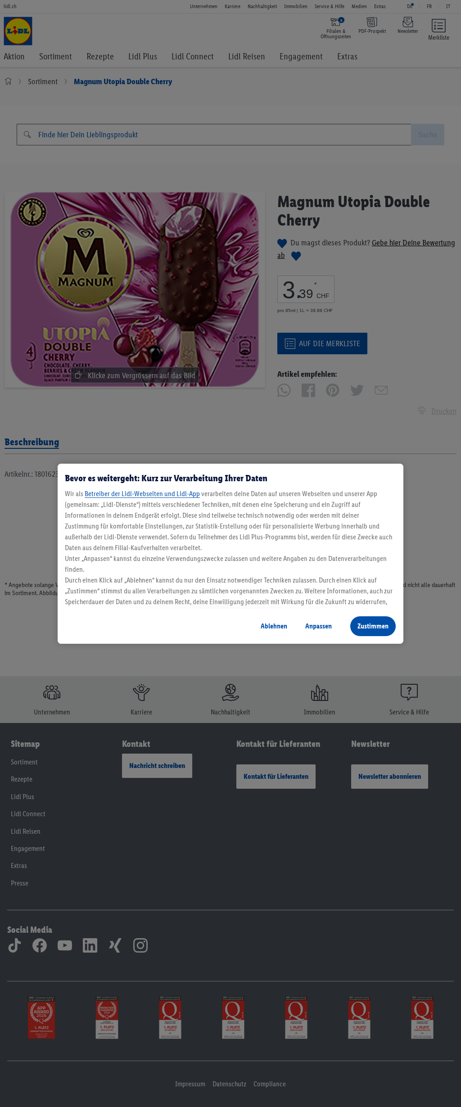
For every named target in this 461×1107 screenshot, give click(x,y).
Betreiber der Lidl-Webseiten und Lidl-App (142, 493)
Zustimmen (373, 626)
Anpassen (318, 626)
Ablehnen (274, 626)
